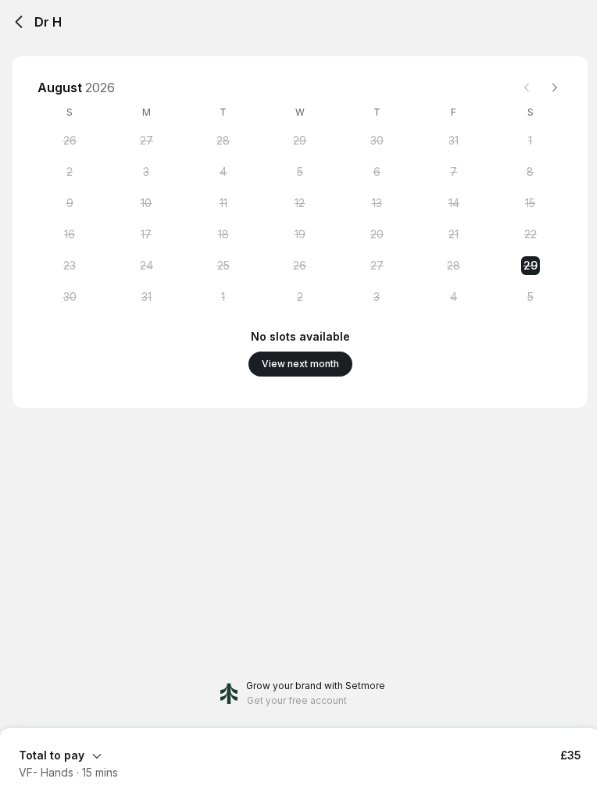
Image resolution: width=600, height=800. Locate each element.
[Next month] (554, 87)
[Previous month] (526, 87)
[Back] (18, 22)
